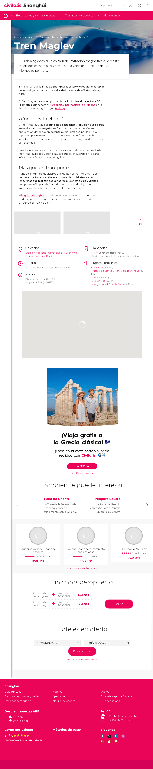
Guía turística (5, 15)
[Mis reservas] (130, 5)
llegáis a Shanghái (32, 195)
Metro (94, 252)
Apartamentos (61, 696)
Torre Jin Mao (98, 281)
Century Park (98, 267)
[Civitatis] (10, 764)
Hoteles (57, 691)
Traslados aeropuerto (79, 15)
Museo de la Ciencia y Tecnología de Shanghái (115, 271)
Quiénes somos (110, 701)
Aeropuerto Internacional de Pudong (72, 105)
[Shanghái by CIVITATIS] (13, 5)
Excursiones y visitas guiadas (35, 15)
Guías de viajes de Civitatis (116, 696)
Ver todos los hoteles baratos (82, 659)
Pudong (60, 108)
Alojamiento (111, 15)
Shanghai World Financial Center (108, 284)
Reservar (119, 604)
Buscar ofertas (82, 651)
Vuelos (105, 691)
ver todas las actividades (82, 568)
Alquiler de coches (63, 701)
